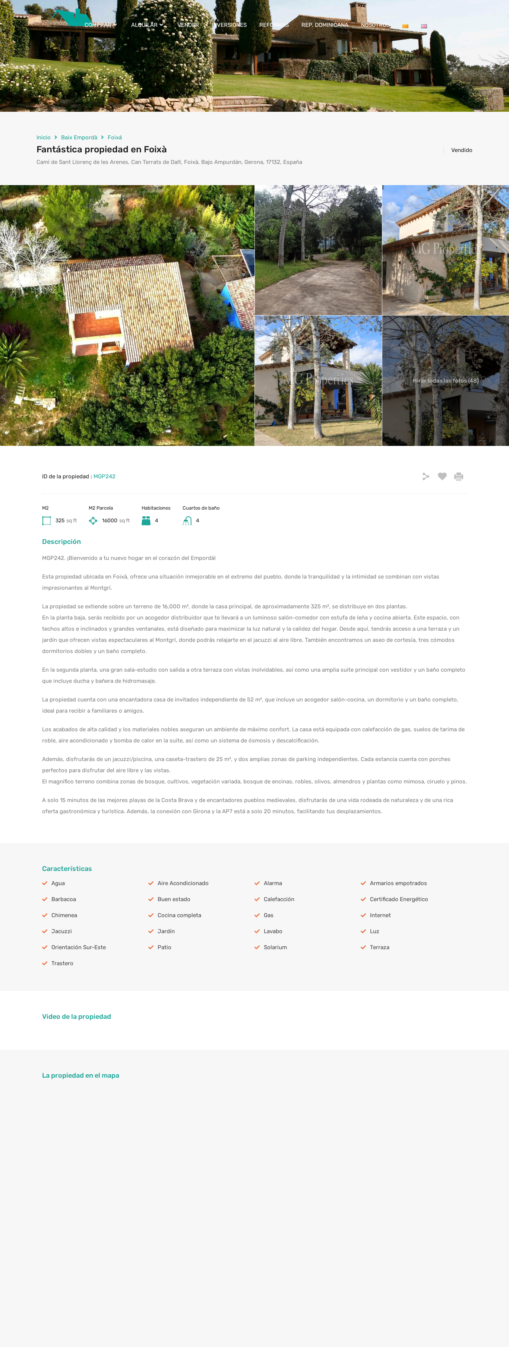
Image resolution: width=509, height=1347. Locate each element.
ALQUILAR (144, 25)
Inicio (44, 137)
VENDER (188, 25)
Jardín (166, 931)
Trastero (62, 963)
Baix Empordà (79, 137)
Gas (269, 915)
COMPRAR (98, 25)
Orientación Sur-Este (78, 947)
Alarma (273, 883)
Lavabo (273, 931)
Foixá (115, 137)
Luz (374, 931)
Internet (380, 915)
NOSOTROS (375, 25)
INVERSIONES (229, 25)
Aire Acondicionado (183, 883)
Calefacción (279, 899)
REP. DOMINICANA (324, 25)
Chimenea (64, 915)
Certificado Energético (399, 899)
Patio (164, 947)
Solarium (275, 947)
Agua (58, 883)
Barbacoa (63, 899)
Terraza (379, 947)
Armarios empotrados (398, 883)
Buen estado (174, 899)
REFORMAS (274, 25)
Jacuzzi (61, 931)
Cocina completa (179, 915)
